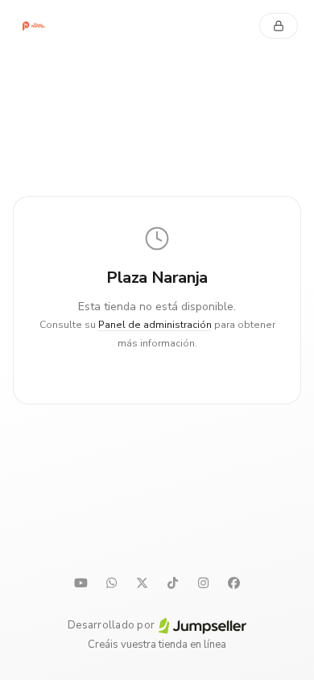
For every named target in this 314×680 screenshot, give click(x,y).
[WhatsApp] (111, 582)
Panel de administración (155, 324)
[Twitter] (141, 582)
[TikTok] (172, 582)
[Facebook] (233, 582)
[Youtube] (80, 582)
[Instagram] (202, 582)
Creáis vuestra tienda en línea (157, 644)
